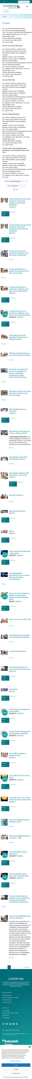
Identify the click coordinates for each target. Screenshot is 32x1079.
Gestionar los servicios (16, 1060)
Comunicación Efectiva (17, 651)
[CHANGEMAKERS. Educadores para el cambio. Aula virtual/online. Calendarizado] (4, 574)
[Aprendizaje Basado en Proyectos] (4, 409)
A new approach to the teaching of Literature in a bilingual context (18, 337)
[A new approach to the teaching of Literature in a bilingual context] (4, 336)
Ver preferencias (16, 1073)
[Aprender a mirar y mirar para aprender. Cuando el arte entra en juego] (4, 392)
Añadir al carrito (4, 213)
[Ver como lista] (17, 189)
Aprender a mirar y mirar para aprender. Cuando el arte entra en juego (20, 393)
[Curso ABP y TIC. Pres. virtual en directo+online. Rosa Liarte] (4, 799)
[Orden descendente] (26, 181)
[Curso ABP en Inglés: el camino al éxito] (4, 754)
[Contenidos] (4, 689)
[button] (29, 1047)
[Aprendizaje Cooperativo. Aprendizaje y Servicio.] (4, 458)
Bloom (11, 531)
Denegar (16, 1069)
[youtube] (13, 1024)
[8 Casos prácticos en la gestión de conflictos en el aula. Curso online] (4, 270)
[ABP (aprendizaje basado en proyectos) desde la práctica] (4, 354)
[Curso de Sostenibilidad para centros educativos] (4, 918)
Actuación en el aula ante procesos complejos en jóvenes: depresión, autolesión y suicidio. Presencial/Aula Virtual (18, 373)
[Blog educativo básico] (4, 511)
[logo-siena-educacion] (11, 4)
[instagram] (16, 1024)
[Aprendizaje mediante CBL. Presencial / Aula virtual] (4, 475)
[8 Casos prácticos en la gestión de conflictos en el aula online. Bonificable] (4, 253)
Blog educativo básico (17, 511)
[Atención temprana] (4, 496)
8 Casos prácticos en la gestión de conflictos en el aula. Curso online (19, 271)
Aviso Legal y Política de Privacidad (20, 1077)
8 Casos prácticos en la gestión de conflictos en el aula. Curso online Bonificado (19, 313)
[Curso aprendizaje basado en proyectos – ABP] (4, 837)
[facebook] (3, 1024)
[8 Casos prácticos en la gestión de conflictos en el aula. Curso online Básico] (4, 288)
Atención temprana (16, 495)
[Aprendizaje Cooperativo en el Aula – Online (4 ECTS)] (4, 432)
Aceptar (16, 1065)
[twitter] (7, 1024)
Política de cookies (7, 1077)
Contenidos (13, 689)
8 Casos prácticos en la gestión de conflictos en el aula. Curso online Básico (19, 289)
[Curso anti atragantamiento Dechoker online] (4, 822)
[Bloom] (4, 531)
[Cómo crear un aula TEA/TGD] (4, 620)
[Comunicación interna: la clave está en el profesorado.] (4, 668)
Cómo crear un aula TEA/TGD (20, 619)
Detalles (14, 212)
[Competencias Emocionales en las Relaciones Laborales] (4, 636)
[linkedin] (10, 1024)
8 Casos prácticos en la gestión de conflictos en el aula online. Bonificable (19, 253)
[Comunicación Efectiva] (4, 652)
